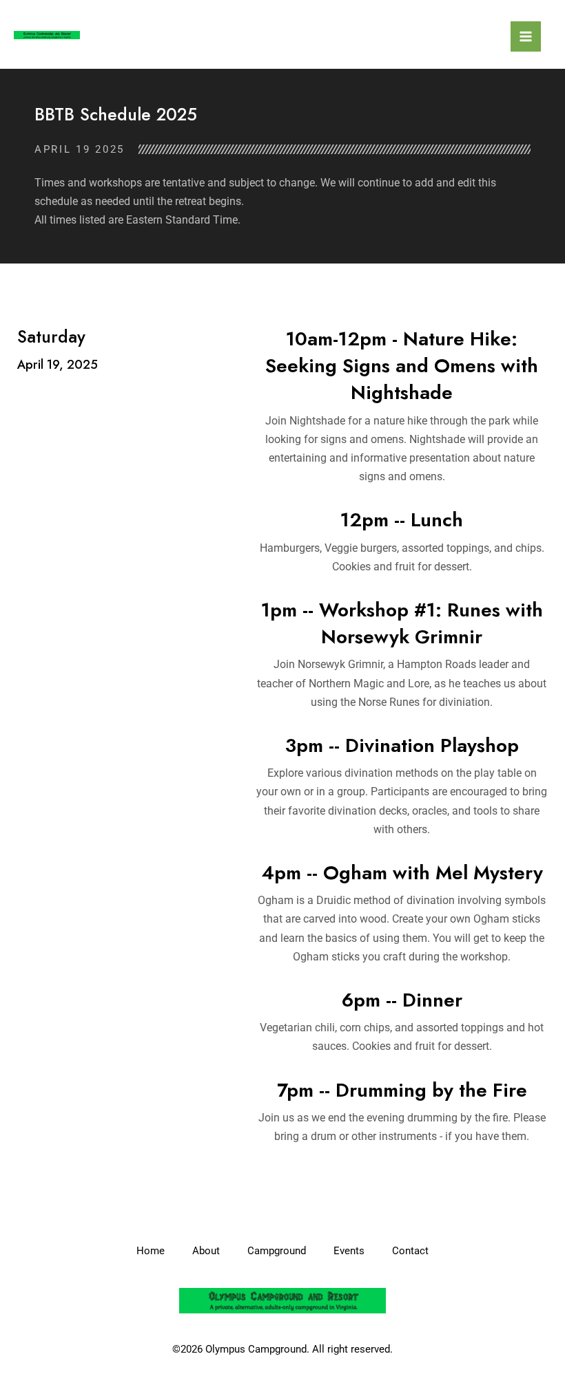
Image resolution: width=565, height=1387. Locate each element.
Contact (410, 1251)
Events (348, 1251)
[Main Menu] (526, 36)
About (206, 1251)
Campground (276, 1251)
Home (150, 1251)
